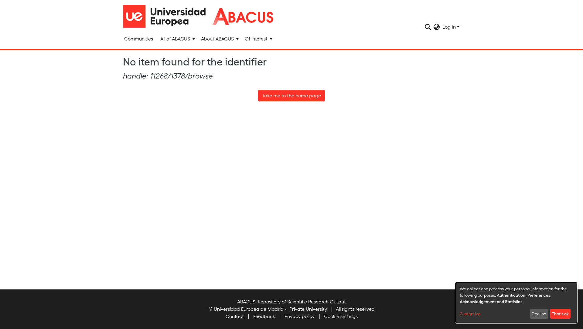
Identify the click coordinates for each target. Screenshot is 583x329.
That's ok (560, 313)
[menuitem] (177, 38)
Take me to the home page (291, 95)
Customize (470, 313)
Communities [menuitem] (138, 38)
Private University (308, 309)
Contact (235, 316)
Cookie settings (341, 316)
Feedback (264, 316)
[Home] (167, 16)
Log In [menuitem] (449, 27)
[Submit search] (428, 26)
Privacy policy (300, 316)
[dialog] (516, 302)
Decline (539, 313)
